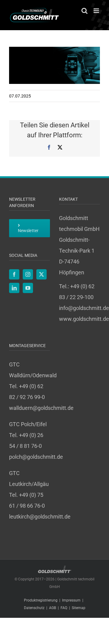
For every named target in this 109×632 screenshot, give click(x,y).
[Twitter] (41, 274)
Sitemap (78, 608)
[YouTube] (28, 288)
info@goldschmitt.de (84, 308)
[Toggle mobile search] (84, 11)
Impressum (71, 600)
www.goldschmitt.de (84, 319)
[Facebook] (14, 274)
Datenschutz (34, 608)
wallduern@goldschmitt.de (41, 408)
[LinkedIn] (14, 288)
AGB (52, 608)
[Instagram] (28, 274)
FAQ (64, 608)
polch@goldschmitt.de (36, 457)
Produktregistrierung (41, 600)
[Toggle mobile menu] (97, 11)
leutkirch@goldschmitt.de (40, 516)
